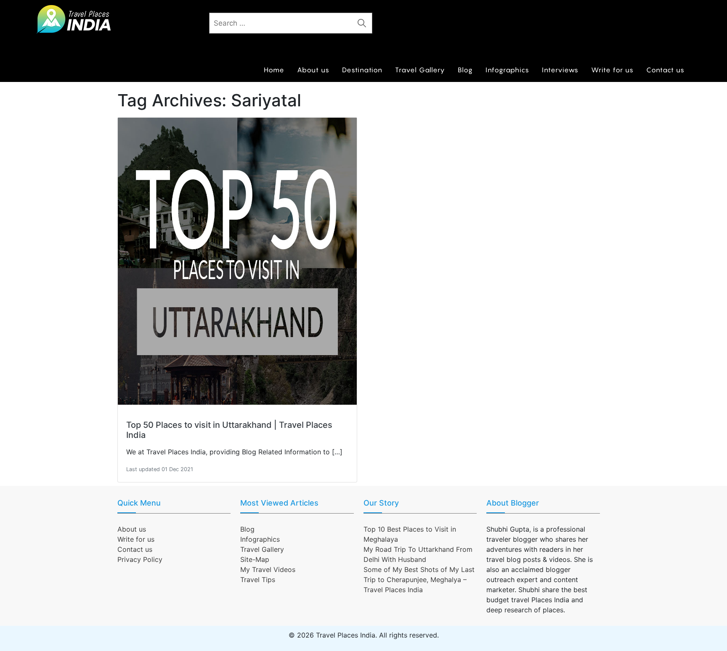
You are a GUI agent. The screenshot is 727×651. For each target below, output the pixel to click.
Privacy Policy (139, 559)
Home (274, 70)
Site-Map (254, 559)
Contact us (665, 70)
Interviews (560, 70)
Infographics (507, 70)
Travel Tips (257, 579)
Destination (362, 70)
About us (313, 70)
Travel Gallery (420, 70)
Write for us (612, 70)
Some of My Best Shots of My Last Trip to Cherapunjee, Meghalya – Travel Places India (419, 579)
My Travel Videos (267, 569)
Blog (465, 70)
